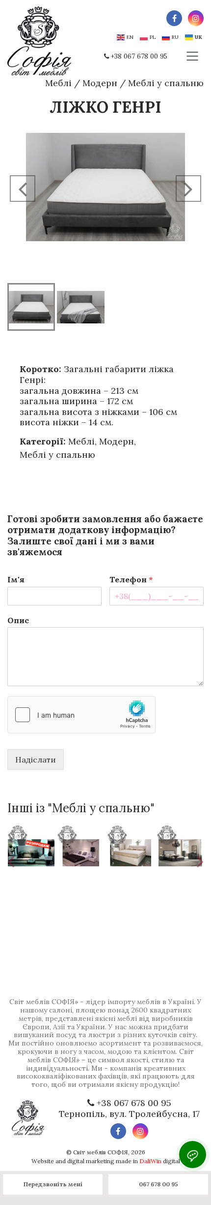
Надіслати (35, 759)
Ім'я (16, 579)
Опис (18, 620)
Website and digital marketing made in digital (105, 1161)
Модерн (99, 83)
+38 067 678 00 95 (139, 56)
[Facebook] (174, 18)
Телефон (131, 579)
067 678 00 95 (158, 1184)
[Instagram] (196, 18)
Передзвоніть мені (53, 1184)
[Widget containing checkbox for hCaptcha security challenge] (81, 714)
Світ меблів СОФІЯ (100, 1152)
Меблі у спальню (166, 83)
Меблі (58, 83)
